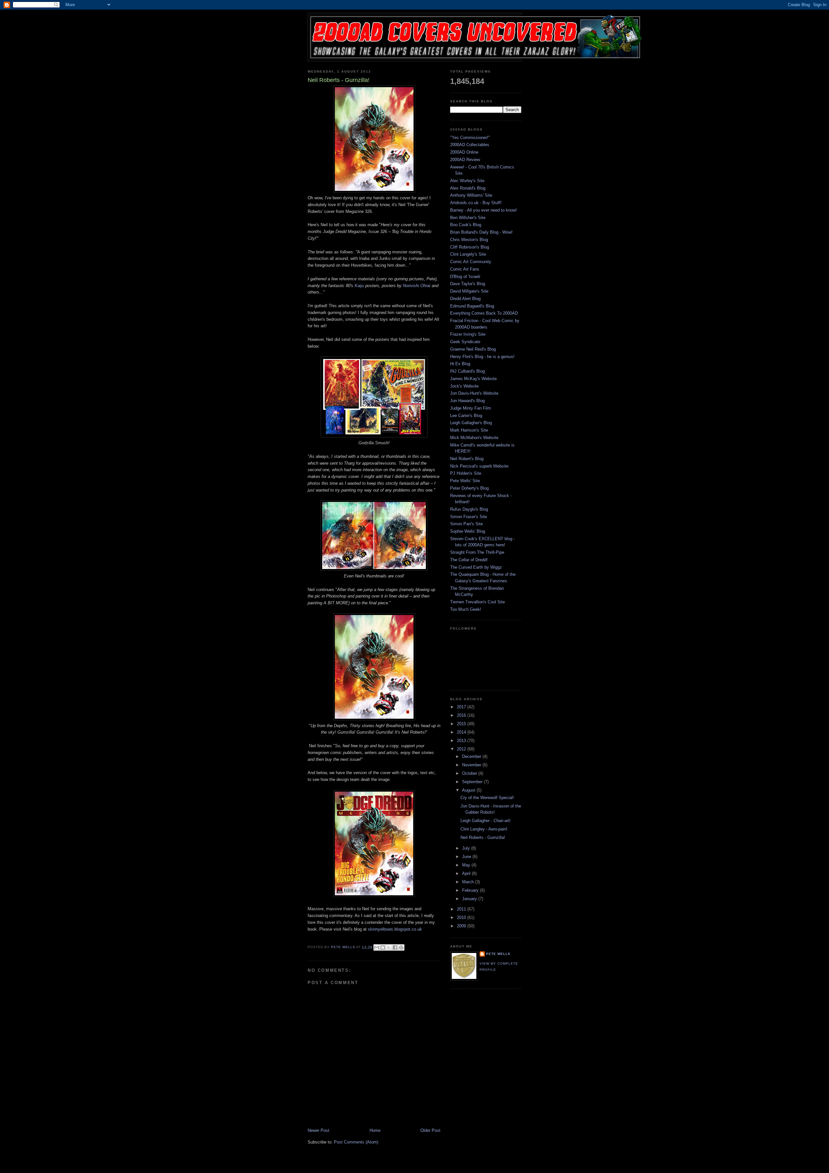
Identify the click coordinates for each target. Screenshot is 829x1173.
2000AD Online (464, 152)
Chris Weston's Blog (469, 239)
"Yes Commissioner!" (470, 137)
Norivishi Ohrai (416, 285)
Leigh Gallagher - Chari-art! (485, 820)
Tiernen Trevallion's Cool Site (477, 601)
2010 (462, 917)
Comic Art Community (470, 261)
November (472, 764)
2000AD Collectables (469, 144)
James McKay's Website (473, 378)
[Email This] (376, 947)
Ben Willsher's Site (467, 217)
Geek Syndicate (465, 341)
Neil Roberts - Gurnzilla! (482, 837)
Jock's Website (464, 386)
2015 (462, 723)
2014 (462, 732)
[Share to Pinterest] (401, 947)
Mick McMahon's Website (474, 437)
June (467, 856)
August (469, 790)
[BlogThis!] (383, 947)
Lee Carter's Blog (466, 415)
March (468, 881)
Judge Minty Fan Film (470, 408)
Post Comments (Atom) (356, 1142)
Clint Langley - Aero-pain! (483, 829)
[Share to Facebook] (395, 947)
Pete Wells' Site (465, 480)
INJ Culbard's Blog (467, 371)
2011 (462, 909)
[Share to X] (389, 947)
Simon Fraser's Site (468, 516)
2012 (462, 749)
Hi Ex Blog (460, 363)
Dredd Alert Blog (465, 298)
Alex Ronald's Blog (467, 188)
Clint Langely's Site (468, 254)
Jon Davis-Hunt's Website (474, 393)
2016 (462, 715)
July (466, 848)
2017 (462, 706)
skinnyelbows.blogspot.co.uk (395, 929)
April (467, 873)
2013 (462, 740)
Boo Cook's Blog (465, 224)
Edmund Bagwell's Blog (472, 306)
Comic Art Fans (464, 269)
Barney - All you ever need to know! (483, 210)
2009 (462, 925)
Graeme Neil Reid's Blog (473, 349)
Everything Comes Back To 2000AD (484, 313)
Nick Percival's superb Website (479, 466)
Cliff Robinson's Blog (469, 247)
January (470, 898)
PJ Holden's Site (465, 473)
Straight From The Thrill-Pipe (477, 552)
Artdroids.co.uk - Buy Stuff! (476, 202)
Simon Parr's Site (466, 523)
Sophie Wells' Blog (467, 531)
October (470, 773)
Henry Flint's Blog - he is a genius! (482, 356)
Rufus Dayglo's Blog (469, 509)
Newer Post (318, 1130)
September (473, 781)
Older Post (430, 1130)
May (466, 865)
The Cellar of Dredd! (469, 559)
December (472, 756)
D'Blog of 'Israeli (465, 276)
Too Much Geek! (465, 609)
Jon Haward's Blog (467, 400)
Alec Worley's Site (467, 180)
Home (374, 1130)
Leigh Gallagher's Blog (471, 422)
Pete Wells (498, 954)
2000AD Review (465, 159)
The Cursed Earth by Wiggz (476, 567)
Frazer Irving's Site (467, 334)
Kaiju (359, 285)
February (471, 890)
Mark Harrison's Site (469, 430)
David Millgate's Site (469, 291)
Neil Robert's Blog (466, 458)
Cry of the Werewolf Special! (487, 797)
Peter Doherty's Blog (469, 488)
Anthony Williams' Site (471, 195)
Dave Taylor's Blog (467, 283)
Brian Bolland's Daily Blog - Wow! (481, 232)
